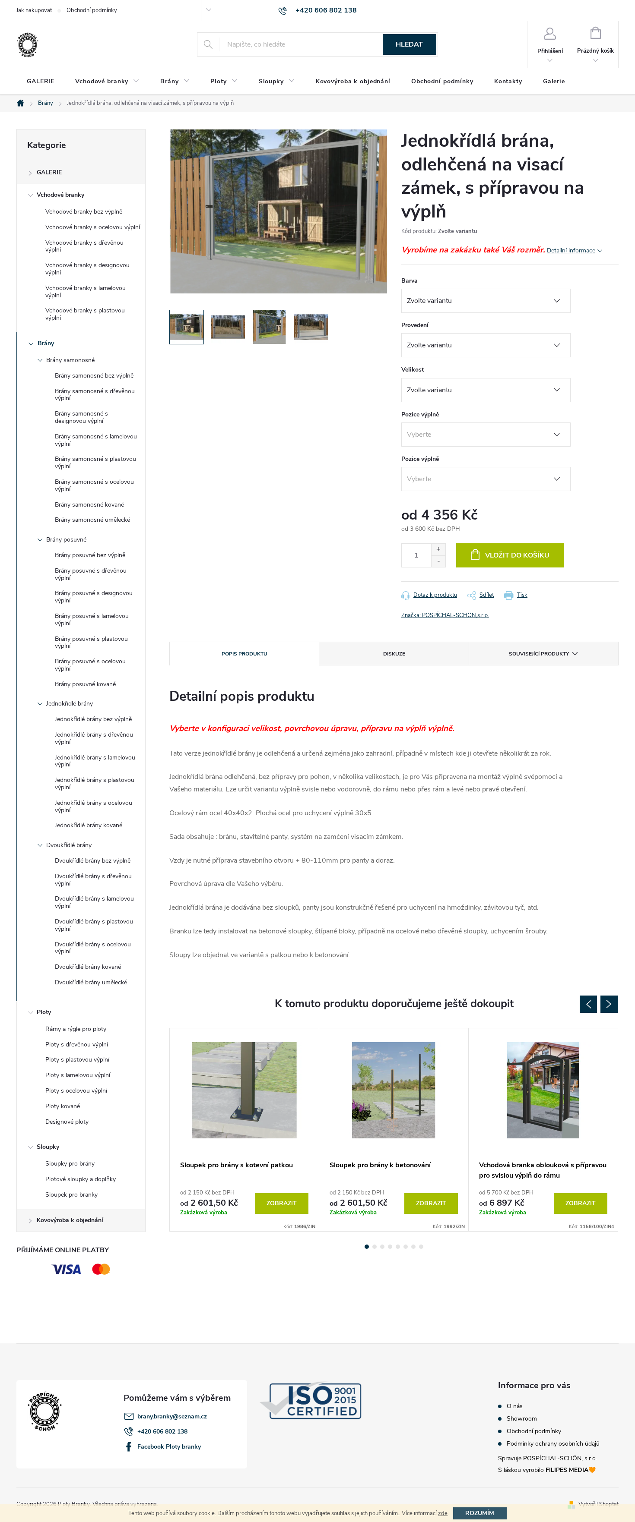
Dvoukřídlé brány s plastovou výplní (94, 925)
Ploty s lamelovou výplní (77, 1075)
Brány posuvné (66, 540)
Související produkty (539, 653)
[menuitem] (40, 81)
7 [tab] (413, 1247)
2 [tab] (374, 1247)
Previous (588, 1004)
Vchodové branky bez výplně (83, 212)
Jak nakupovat (34, 10)
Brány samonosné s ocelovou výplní (94, 485)
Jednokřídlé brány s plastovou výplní (94, 783)
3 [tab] (382, 1247)
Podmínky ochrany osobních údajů (553, 1443)
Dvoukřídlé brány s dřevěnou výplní (93, 880)
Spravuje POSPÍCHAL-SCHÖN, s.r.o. (547, 1458)
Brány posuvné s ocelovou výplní (90, 665)
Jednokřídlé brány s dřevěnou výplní (94, 738)
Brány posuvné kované (85, 684)
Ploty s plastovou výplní (77, 1060)
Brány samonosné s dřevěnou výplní (95, 395)
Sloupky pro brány (70, 1164)
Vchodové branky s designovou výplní (87, 269)
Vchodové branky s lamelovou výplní (85, 291)
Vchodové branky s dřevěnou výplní (84, 246)
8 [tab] (421, 1247)
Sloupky (48, 1147)
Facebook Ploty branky (169, 1447)
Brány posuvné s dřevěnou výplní (91, 574)
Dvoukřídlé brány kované (88, 967)
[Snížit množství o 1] (438, 561)
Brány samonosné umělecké (92, 520)
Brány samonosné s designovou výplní (81, 417)
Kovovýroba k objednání (70, 1220)
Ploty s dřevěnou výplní (76, 1044)
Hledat (409, 44)
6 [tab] (405, 1247)
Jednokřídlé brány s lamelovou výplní (95, 761)
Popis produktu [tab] (244, 653)
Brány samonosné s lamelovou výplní (96, 440)
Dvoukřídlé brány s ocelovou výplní (93, 948)
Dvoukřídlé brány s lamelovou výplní (94, 902)
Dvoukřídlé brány (69, 845)
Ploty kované (62, 1106)
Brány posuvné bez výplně (90, 555)
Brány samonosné (70, 360)
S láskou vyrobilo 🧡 (547, 1470)
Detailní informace (571, 250)
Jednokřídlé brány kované (88, 825)
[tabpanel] (244, 1129)
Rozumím (479, 1513)
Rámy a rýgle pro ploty (75, 1029)
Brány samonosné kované (89, 505)
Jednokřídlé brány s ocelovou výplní (93, 806)
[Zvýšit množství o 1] (438, 549)
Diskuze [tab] (394, 653)
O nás (515, 1406)
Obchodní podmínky (92, 10)
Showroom (522, 1418)
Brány (46, 343)
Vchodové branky (60, 195)
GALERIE (49, 172)
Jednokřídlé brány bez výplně (93, 719)
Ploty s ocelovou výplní (76, 1091)
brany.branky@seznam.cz (172, 1416)
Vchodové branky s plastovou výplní (85, 314)
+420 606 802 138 (162, 1431)
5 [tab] (398, 1247)
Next (609, 1004)
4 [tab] (390, 1247)
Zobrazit (282, 1203)
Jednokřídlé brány (69, 704)
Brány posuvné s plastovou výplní (91, 642)
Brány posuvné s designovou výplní (94, 597)
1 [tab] (367, 1247)
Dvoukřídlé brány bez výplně (92, 861)
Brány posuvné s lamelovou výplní (92, 619)
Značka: (445, 615)
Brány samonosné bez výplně (94, 376)
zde (443, 1513)
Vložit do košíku (517, 555)
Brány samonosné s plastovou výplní (95, 462)
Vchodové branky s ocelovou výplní (92, 227)
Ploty (44, 1012)
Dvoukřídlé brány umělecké (91, 982)
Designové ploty (67, 1122)
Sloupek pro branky (71, 1195)
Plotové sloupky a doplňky (80, 1179)
